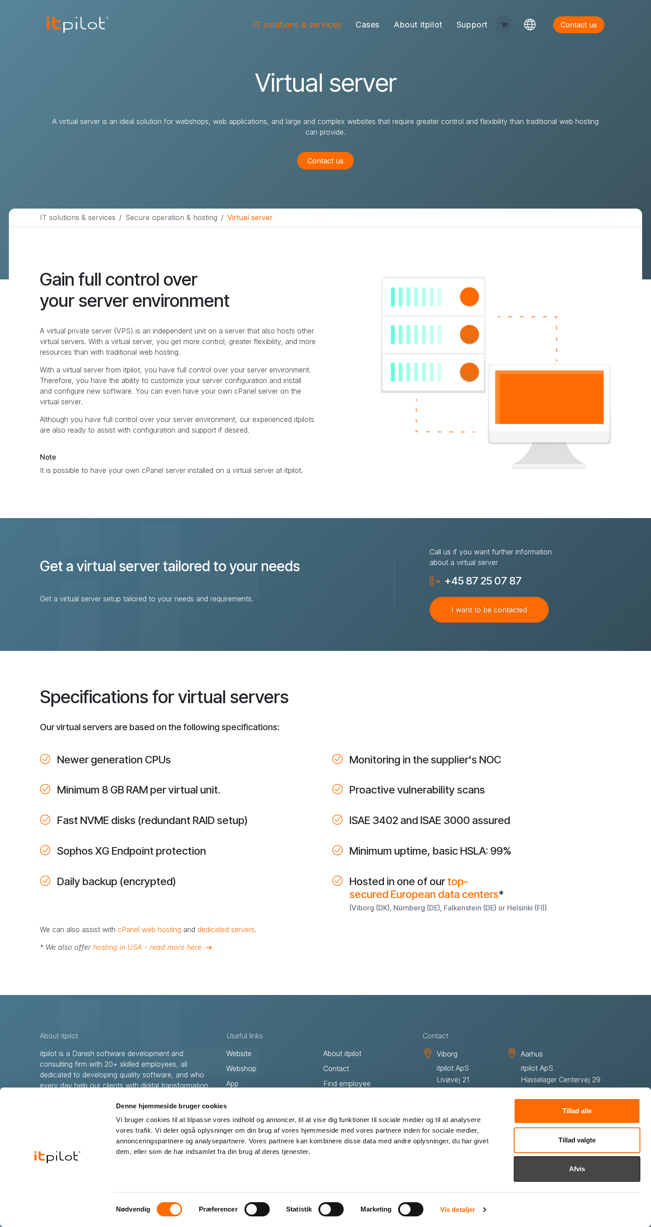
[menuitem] (297, 25)
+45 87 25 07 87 (483, 581)
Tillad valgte (577, 1140)
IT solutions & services (78, 217)
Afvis (577, 1169)
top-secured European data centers (424, 888)
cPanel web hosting (149, 929)
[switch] (257, 1209)
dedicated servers (226, 929)
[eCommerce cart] (504, 24)
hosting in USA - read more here (147, 947)
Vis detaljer (457, 1209)
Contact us (325, 160)
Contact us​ (579, 24)
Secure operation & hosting (171, 217)
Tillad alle (577, 1111)
